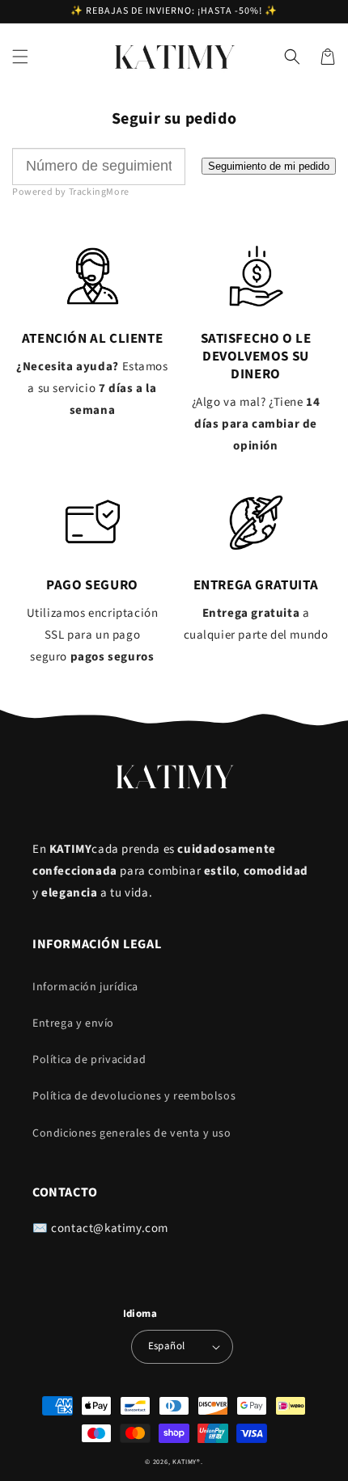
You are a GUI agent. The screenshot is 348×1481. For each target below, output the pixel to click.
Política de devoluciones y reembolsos (134, 1096)
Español (166, 1346)
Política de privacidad (89, 1060)
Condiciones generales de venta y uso (131, 1133)
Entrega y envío (73, 1023)
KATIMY (184, 1461)
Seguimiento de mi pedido (268, 166)
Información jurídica (85, 987)
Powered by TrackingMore (70, 192)
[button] (20, 56)
